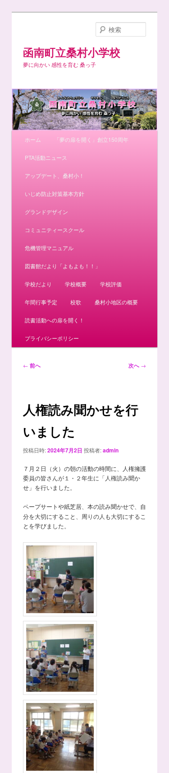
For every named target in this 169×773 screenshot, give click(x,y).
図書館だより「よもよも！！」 (62, 266)
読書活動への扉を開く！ (54, 320)
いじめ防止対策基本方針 (54, 193)
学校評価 (111, 284)
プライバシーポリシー (52, 338)
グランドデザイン (46, 211)
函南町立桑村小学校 (71, 52)
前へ (32, 365)
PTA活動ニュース (46, 157)
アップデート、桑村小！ (54, 175)
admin (111, 450)
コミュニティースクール (54, 229)
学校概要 (76, 284)
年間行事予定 (41, 302)
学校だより (38, 284)
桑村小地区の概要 (116, 302)
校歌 (75, 302)
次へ (137, 365)
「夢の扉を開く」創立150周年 (91, 139)
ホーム (33, 139)
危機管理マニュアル (49, 247)
